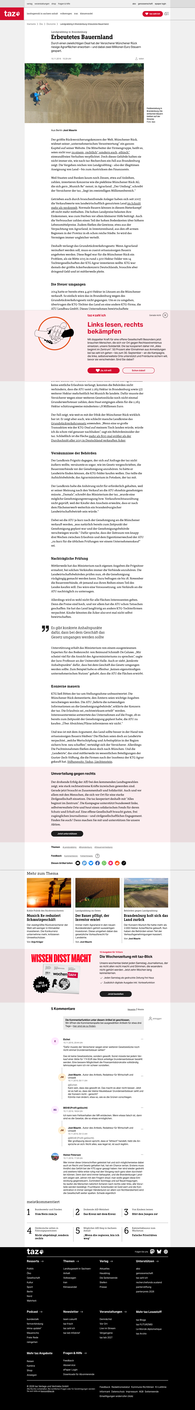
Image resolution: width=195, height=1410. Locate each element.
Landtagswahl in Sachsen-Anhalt (77, 1271)
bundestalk (33, 1319)
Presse (103, 1287)
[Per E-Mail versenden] (78, 863)
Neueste (131, 1009)
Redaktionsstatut (120, 1387)
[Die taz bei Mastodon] (152, 1253)
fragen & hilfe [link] (64, 3)
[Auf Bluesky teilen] (91, 863)
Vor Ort (103, 1323)
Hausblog (105, 1273)
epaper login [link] (160, 3)
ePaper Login (70, 1369)
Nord (29, 1296)
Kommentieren (71, 856)
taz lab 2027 (106, 1337)
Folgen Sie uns (141, 1251)
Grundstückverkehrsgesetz (68, 423)
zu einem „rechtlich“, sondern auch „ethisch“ (101, 152)
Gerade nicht (155, 315)
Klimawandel (70, 1287)
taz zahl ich (142, 1277)
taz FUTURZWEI (144, 1324)
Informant (105, 1391)
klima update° (34, 1328)
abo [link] (134, 3)
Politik (30, 1268)
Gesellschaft (33, 1277)
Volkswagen (69, 1277)
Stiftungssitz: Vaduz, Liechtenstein (89, 761)
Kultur (30, 1282)
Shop (29, 1370)
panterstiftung (143, 1287)
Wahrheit (31, 1300)
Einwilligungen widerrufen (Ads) (116, 1396)
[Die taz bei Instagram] (166, 1253)
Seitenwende (152, 1391)
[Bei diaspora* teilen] (110, 863)
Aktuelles (104, 1268)
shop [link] (54, 3)
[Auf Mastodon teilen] (84, 863)
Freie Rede (32, 1337)
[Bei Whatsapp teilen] (104, 863)
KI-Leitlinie (160, 1387)
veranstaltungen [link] (42, 3)
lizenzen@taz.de (47, 1391)
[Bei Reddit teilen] (117, 863)
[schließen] (165, 315)
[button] (166, 13)
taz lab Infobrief (71, 1332)
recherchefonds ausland (149, 1282)
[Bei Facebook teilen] (97, 863)
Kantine (31, 1365)
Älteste (140, 1009)
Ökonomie (51, 24)
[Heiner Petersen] (55, 1157)
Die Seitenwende (108, 1277)
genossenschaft (144, 1273)
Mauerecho (33, 1332)
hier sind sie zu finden (84, 1026)
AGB (141, 1391)
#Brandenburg (85, 847)
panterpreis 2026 (145, 1291)
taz (35, 1251)
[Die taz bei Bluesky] (159, 1253)
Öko (41, 24)
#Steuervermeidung (103, 847)
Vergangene (106, 1332)
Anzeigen (32, 1375)
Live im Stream (107, 1328)
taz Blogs (141, 1319)
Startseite (31, 24)
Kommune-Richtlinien (143, 1387)
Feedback (68, 1360)
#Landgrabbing (70, 847)
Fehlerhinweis (86, 856)
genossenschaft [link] (145, 3)
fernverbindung (35, 1323)
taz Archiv (141, 1333)
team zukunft (70, 1319)
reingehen (32, 1342)
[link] (43, 14)
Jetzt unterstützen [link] (67, 833)
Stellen (103, 1282)
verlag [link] (29, 3)
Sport (30, 1287)
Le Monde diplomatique (149, 1329)
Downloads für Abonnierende (79, 1374)
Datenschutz (118, 1391)
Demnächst (106, 1319)
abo (138, 1268)
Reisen (30, 1361)
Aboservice (69, 1365)
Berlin (30, 1291)
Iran (65, 1282)
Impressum (132, 1391)
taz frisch (68, 1323)
